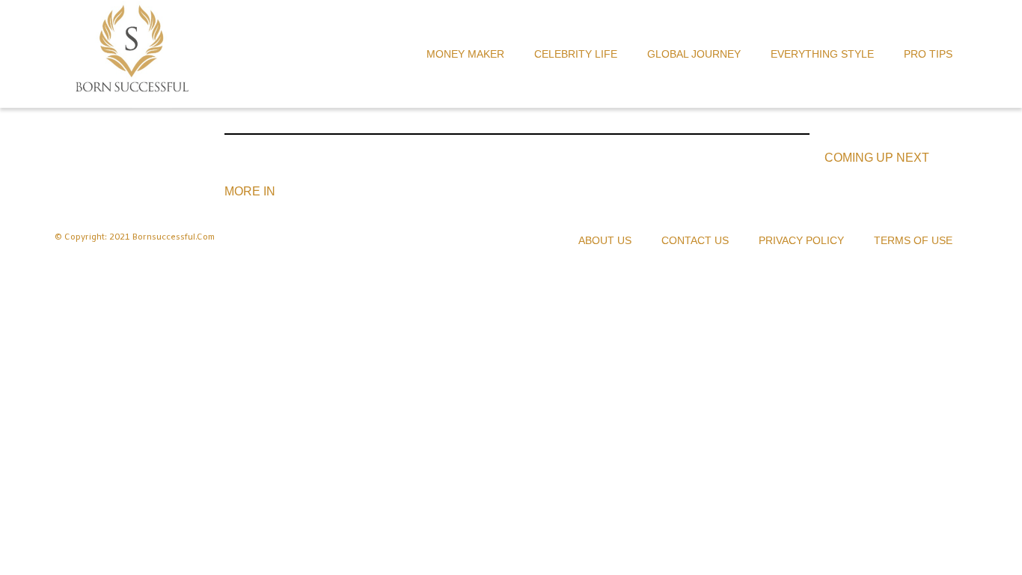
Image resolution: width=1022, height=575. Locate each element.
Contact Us (695, 240)
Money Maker (465, 54)
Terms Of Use (913, 240)
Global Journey (694, 54)
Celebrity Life (575, 54)
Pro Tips (928, 54)
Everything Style (822, 54)
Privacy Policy (801, 240)
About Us (604, 240)
